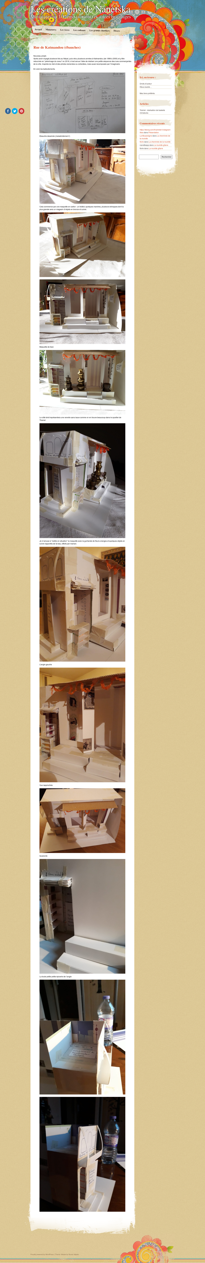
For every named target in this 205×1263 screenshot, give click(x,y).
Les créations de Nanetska (80, 8)
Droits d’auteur (146, 83)
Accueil (38, 29)
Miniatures (50, 29)
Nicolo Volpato (74, 1254)
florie (142, 141)
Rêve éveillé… (146, 87)
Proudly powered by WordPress (42, 1254)
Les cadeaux (79, 30)
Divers (117, 30)
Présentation (153, 132)
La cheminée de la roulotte (159, 141)
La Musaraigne (146, 135)
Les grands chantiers (99, 30)
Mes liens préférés (147, 93)
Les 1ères (64, 29)
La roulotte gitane (161, 145)
